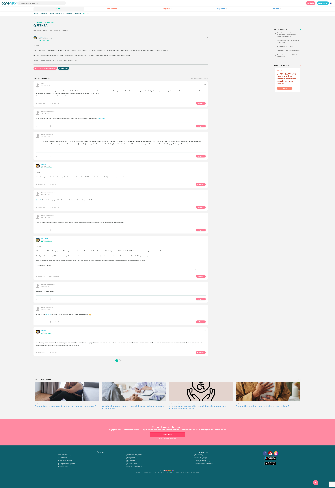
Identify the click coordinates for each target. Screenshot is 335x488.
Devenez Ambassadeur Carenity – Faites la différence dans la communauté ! (287, 79)
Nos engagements (63, 466)
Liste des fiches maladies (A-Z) (202, 462)
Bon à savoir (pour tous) (285, 46)
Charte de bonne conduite (133, 458)
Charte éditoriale (130, 457)
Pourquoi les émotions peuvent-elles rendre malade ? (262, 406)
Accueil (36, 13)
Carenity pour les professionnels (134, 466)
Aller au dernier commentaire (199, 78)
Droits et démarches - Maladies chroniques (288, 55)
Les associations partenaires (65, 460)
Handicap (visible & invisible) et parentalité (288, 41)
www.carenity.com (146, 472)
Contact (128, 465)
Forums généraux (55, 13)
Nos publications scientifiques (66, 465)
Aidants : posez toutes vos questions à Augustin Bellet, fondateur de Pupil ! (286, 34)
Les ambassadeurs (62, 458)
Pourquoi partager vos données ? (66, 456)
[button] (59, 9)
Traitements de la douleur (73, 13)
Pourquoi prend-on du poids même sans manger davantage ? (65, 406)
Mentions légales (130, 460)
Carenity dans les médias (132, 456)
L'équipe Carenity (62, 457)
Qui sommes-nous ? (63, 454)
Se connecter (322, 3)
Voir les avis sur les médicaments (202, 458)
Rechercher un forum (200, 456)
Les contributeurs (62, 462)
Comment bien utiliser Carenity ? (288, 51)
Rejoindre (310, 3)
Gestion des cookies (131, 463)
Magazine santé (198, 454)
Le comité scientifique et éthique (66, 463)
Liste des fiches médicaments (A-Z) (203, 463)
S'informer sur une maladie (201, 457)
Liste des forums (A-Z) (200, 460)
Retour (36, 18)
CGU (127, 462)
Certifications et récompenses (134, 454)
